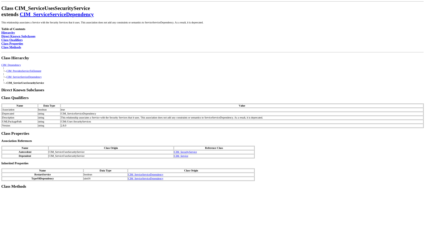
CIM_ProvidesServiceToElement (23, 71)
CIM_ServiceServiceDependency (57, 14)
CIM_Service (181, 156)
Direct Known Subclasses (18, 36)
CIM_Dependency (11, 65)
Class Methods (11, 47)
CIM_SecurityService (185, 152)
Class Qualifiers (12, 40)
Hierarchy (8, 32)
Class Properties (12, 43)
